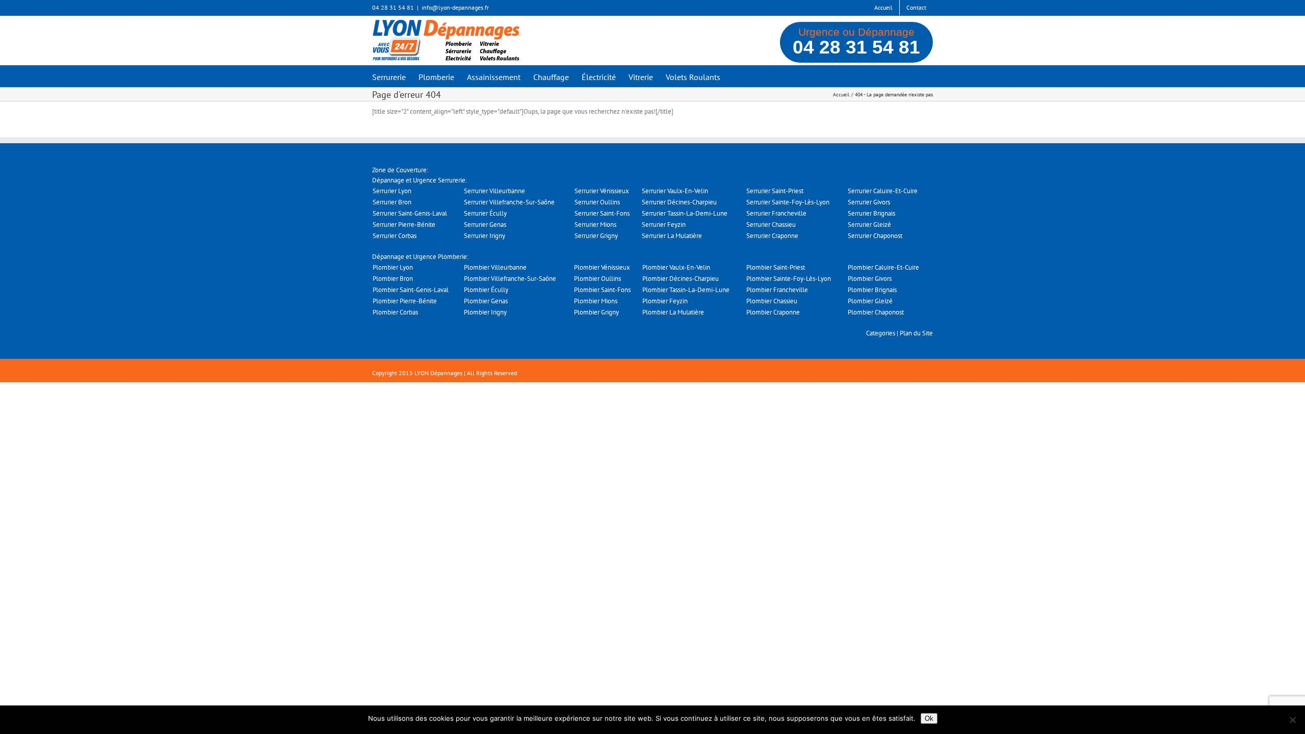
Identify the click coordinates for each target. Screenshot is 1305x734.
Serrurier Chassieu (771, 224)
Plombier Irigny (485, 312)
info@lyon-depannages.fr (455, 7)
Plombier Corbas (395, 312)
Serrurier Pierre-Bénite (404, 224)
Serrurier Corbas (394, 235)
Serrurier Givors (869, 202)
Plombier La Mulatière (673, 312)
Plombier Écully (486, 289)
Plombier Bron (393, 278)
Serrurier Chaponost (875, 235)
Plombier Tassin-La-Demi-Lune (685, 289)
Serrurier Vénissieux (602, 191)
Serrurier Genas (485, 224)
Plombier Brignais (872, 289)
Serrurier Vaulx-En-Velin (675, 191)
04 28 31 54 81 (856, 47)
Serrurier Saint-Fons (602, 213)
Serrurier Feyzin (664, 224)
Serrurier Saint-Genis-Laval (410, 213)
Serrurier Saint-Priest (774, 191)
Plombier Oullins (597, 278)
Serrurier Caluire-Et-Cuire (883, 191)
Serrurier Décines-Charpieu (679, 202)
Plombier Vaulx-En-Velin (676, 267)
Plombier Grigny (596, 312)
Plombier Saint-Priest (775, 267)
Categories (880, 333)
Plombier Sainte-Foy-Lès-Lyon (788, 278)
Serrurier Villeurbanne (494, 191)
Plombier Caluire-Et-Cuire (883, 267)
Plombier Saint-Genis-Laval (411, 289)
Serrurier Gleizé (869, 224)
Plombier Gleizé (870, 301)
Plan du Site (916, 333)
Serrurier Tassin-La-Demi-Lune (684, 213)
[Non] (1292, 720)
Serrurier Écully (485, 213)
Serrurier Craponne (772, 235)
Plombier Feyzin (665, 301)
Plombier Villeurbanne (495, 267)
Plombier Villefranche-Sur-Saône (510, 278)
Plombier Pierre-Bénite (405, 301)
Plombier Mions (595, 301)
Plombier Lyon (393, 267)
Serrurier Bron (392, 202)
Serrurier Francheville (776, 213)
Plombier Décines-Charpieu (680, 278)
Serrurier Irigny (484, 235)
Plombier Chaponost (876, 312)
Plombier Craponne (773, 312)
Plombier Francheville (777, 289)
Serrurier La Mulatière (672, 235)
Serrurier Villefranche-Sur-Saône (509, 202)
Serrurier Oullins (597, 202)
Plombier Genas (486, 301)
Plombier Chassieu (771, 301)
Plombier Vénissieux (602, 267)
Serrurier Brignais (871, 213)
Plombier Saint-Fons (602, 289)
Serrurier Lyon (392, 191)
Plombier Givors (870, 278)
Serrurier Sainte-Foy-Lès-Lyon (787, 202)
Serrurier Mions (595, 224)
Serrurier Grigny (596, 235)
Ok (929, 718)
